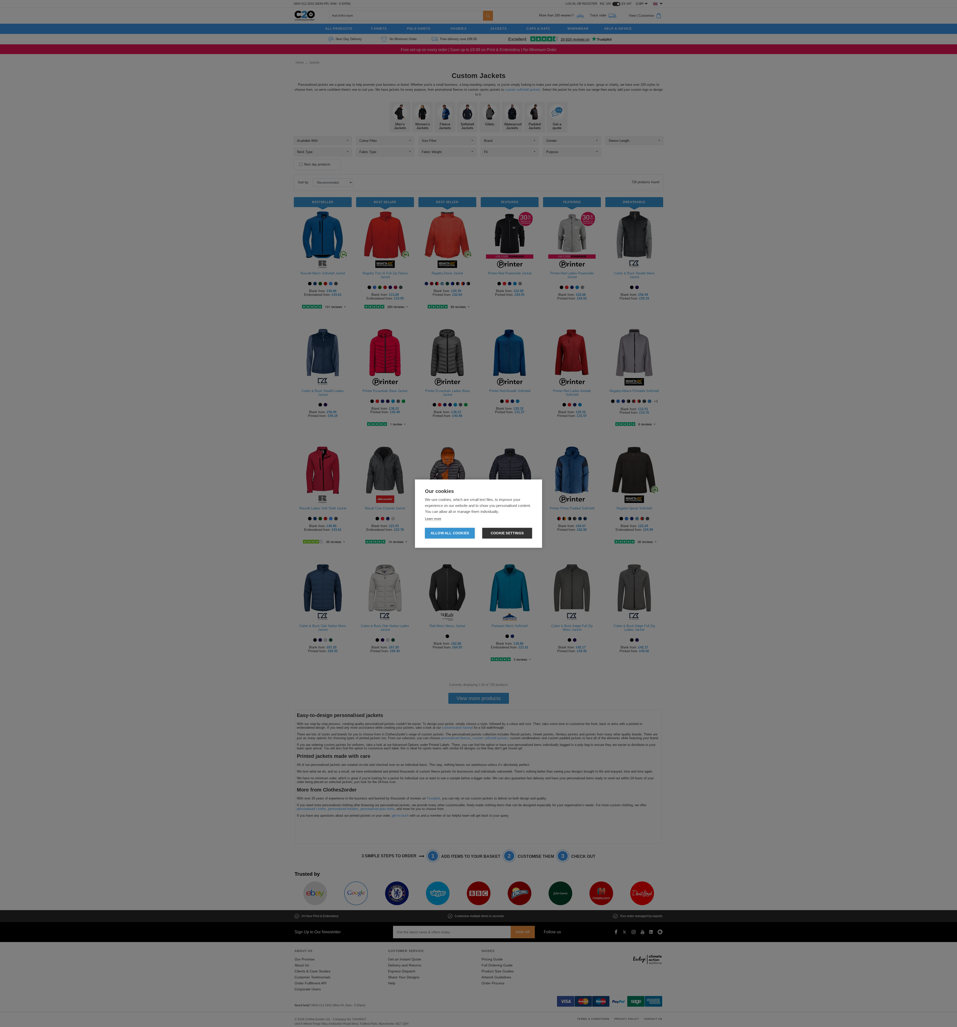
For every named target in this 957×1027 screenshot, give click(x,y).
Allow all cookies (450, 533)
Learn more (433, 519)
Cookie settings (507, 533)
